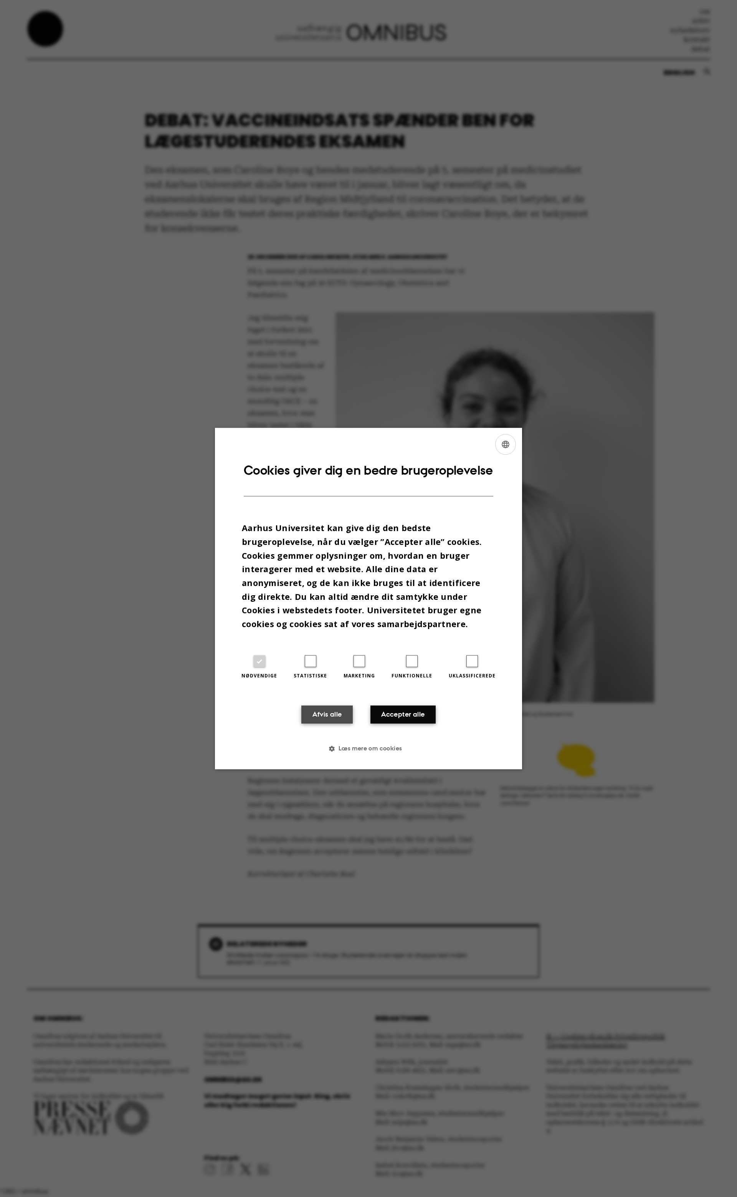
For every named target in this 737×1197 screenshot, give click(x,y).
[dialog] (368, 599)
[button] (368, 748)
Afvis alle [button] (327, 714)
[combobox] (505, 444)
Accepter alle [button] (403, 714)
